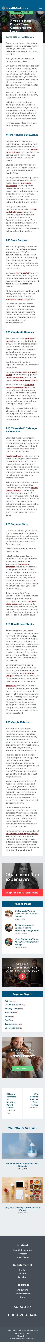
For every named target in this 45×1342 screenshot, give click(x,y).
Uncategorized (12, 1028)
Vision (22, 1273)
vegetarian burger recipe (18, 299)
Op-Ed (8, 1020)
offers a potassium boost (25, 380)
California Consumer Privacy (22, 1338)
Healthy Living (21, 12)
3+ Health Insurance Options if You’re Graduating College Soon (27, 928)
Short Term (22, 1257)
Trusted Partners (23, 1293)
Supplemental (11, 1024)
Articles (8, 1001)
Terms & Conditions (22, 1333)
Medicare (9, 1012)
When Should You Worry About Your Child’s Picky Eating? (27, 942)
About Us (22, 1290)
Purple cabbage (13, 456)
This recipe (11, 686)
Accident (22, 1277)
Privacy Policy (22, 1336)
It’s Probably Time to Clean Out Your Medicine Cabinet (27, 914)
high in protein (23, 273)
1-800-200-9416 (22, 1315)
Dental (22, 1270)
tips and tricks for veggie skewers (22, 834)
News (7, 1016)
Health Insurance (13, 1005)
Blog (22, 1297)
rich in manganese (14, 377)
